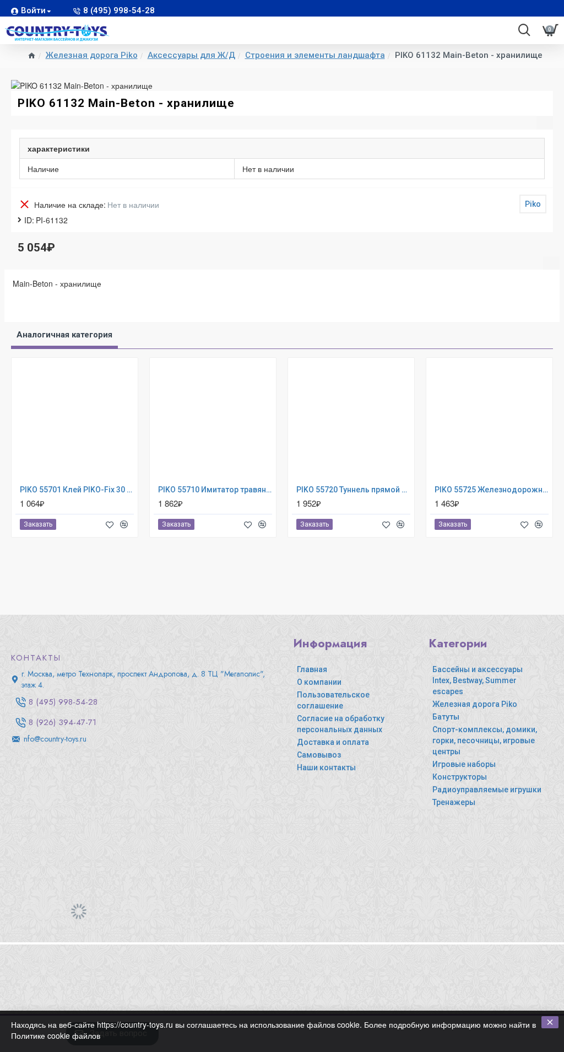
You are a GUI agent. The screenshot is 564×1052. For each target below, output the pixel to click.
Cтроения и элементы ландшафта (315, 55)
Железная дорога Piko (92, 55)
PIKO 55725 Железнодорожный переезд (492, 489)
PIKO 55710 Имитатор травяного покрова (215, 489)
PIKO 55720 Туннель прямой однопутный (353, 489)
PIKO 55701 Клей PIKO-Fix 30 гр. (77, 489)
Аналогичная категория (64, 335)
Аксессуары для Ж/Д (191, 55)
